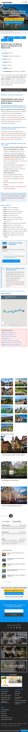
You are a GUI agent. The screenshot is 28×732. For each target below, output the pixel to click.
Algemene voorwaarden (18, 723)
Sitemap (15, 725)
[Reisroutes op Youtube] (20, 627)
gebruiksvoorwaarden (10, 257)
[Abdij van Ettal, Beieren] (21, 409)
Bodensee (3, 139)
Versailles (6, 180)
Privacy (25, 723)
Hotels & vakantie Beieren (10, 332)
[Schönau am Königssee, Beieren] (21, 418)
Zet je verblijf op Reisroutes (18, 698)
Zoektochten (4, 693)
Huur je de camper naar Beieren (12, 340)
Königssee (8, 139)
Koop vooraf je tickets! (6, 695)
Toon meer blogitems (7, 581)
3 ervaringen (4, 50)
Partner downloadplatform (21, 700)
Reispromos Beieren (9, 334)
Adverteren (17, 691)
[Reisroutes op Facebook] (8, 627)
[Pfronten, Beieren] (7, 418)
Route (2, 37)
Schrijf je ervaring (17, 521)
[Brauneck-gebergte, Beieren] (7, 400)
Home (3, 31)
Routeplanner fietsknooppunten (5, 701)
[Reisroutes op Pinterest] (14, 627)
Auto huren (11, 40)
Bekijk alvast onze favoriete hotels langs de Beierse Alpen (13, 198)
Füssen (23, 133)
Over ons (17, 695)
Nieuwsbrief (17, 693)
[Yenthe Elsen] (11, 516)
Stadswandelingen (5, 709)
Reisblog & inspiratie (5, 699)
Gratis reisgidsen (4, 691)
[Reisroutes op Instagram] (17, 627)
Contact (18, 725)
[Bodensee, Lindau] (7, 409)
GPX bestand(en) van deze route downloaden (13, 291)
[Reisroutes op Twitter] (11, 627)
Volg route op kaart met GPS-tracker (15, 90)
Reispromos (11, 37)
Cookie (2, 725)
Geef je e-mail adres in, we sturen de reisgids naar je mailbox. (13, 250)
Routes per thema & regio (6, 717)
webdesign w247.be (23, 729)
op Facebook (9, 675)
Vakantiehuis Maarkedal (6, 719)
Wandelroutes (4, 715)
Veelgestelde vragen (5, 697)
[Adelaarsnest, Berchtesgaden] (21, 400)
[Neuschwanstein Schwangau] (21, 382)
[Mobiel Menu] (26, 3)
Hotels (6, 37)
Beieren (11, 31)
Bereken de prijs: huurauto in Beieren (13, 342)
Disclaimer (6, 725)
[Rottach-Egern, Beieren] (7, 382)
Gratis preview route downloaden (14, 22)
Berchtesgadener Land (13, 117)
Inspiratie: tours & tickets (10, 336)
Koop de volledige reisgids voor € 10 (15, 19)
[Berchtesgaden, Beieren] (7, 428)
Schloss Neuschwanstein (10, 159)
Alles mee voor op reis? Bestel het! (12, 344)
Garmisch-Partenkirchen (7, 133)
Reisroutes (6, 2)
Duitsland (20, 165)
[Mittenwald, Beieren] (7, 391)
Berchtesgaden (17, 133)
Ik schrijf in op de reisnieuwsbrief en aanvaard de (14, 257)
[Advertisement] (14, 362)
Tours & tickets (17, 37)
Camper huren (4, 40)
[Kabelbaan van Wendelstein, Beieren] (21, 391)
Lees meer (17, 730)
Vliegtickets (24, 37)
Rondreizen (7, 31)
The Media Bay (4, 723)
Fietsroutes (3, 713)
